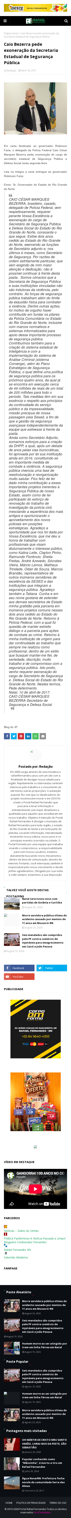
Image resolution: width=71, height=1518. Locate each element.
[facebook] (19, 968)
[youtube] (19, 976)
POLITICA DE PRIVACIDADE (31, 1503)
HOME (9, 1503)
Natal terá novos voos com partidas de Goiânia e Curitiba (42, 900)
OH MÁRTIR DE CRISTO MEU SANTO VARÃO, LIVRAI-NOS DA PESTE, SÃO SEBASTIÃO (44, 1443)
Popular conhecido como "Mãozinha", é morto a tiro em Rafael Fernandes (42, 1463)
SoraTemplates (42, 1512)
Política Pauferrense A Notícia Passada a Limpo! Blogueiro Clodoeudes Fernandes (34, 1240)
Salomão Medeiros (16, 1257)
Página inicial (11, 33)
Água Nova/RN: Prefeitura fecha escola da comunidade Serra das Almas (43, 1482)
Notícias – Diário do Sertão (21, 1231)
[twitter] (51, 968)
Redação (12, 70)
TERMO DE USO (58, 1503)
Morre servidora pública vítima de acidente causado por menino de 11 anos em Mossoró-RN (44, 919)
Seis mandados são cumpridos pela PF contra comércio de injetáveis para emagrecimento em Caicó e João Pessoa (43, 940)
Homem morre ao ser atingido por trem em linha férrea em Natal (44, 1345)
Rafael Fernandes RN (17, 1250)
